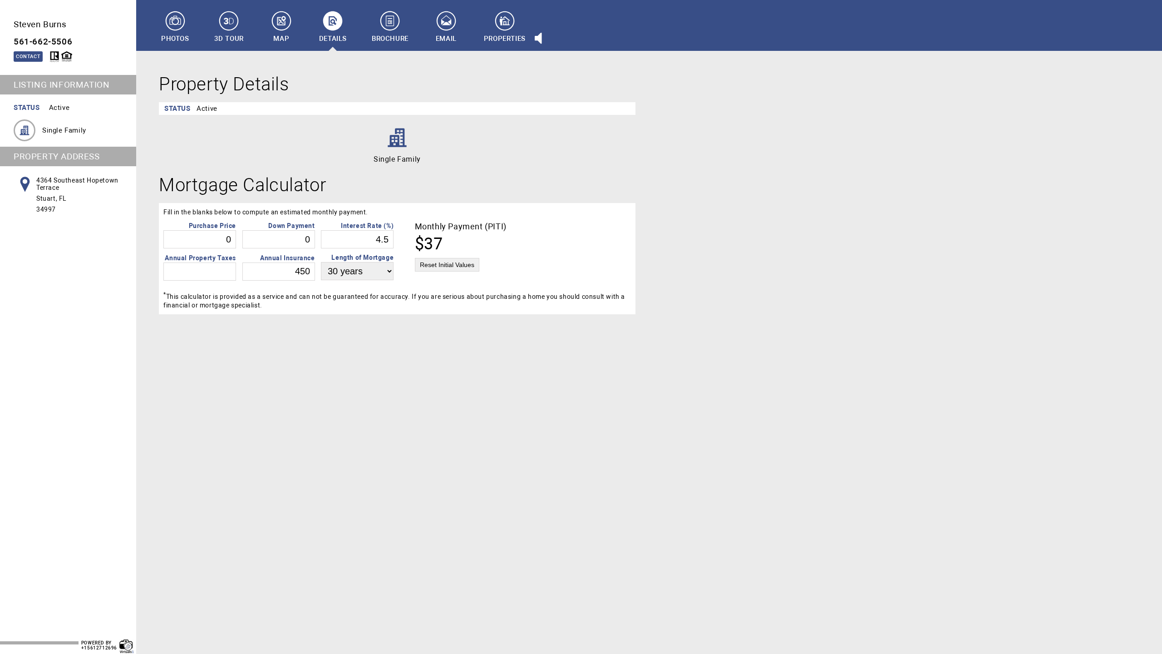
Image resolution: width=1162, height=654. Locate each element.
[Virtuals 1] (126, 642)
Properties (505, 39)
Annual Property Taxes (200, 258)
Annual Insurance (287, 258)
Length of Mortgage (362, 257)
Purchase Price (212, 225)
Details (333, 39)
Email (446, 39)
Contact (28, 56)
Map (281, 39)
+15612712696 (99, 647)
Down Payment (291, 225)
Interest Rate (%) (367, 225)
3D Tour (229, 39)
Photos (175, 39)
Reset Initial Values (447, 264)
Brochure (390, 39)
